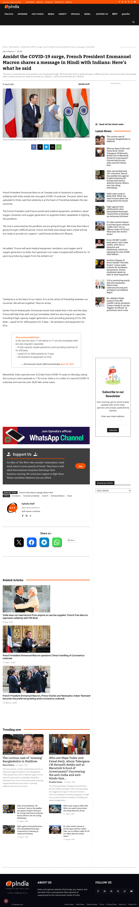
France (69, 496)
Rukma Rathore (9, 765)
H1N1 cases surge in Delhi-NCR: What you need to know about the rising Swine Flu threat (75, 808)
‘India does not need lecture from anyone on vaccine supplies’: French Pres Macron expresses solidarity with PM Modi (45, 616)
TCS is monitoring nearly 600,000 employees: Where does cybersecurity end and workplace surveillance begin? (118, 286)
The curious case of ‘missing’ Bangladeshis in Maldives (22, 759)
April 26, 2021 (67, 364)
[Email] (52, 147)
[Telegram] (46, 147)
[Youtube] (134, 2)
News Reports (14, 47)
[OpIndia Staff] (12, 509)
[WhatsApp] (131, 2)
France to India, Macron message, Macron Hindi (36, 492)
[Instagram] (122, 2)
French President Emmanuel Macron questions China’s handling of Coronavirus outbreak (43, 657)
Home (5, 47)
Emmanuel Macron (57, 496)
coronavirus (16, 496)
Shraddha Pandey (55, 782)
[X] (128, 2)
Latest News (103, 131)
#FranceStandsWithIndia (27, 337)
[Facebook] (119, 2)
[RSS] (125, 2)
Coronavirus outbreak (31, 496)
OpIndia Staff (83, 84)
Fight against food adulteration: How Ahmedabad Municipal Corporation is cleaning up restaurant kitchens (29, 830)
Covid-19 (45, 496)
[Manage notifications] (6, 901)
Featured (53, 753)
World (19, 51)
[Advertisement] (52, 852)
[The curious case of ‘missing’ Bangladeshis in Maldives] (23, 744)
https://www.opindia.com (31, 508)
